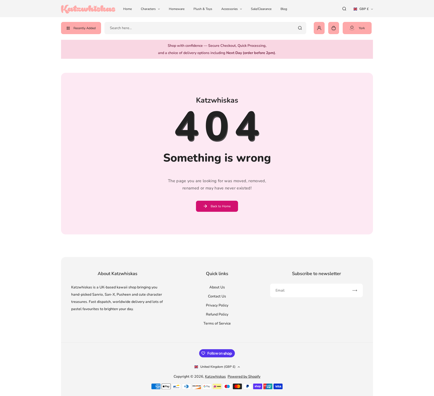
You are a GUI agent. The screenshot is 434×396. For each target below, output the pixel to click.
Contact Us (217, 296)
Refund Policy (217, 314)
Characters (148, 9)
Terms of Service (217, 323)
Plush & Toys (202, 9)
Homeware (176, 9)
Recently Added (84, 28)
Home (127, 9)
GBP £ (363, 10)
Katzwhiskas (215, 376)
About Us (217, 287)
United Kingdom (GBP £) (218, 367)
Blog (284, 9)
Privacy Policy (217, 305)
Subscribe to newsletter (316, 274)
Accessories (229, 9)
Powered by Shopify (244, 376)
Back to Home (221, 206)
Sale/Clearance (261, 9)
